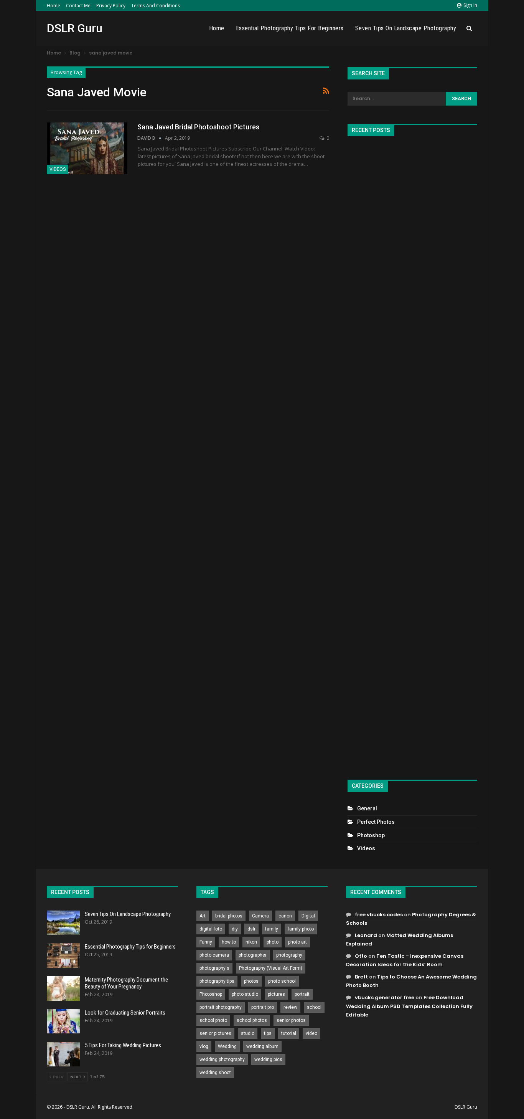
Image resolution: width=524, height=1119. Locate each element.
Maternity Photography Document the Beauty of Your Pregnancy (126, 983)
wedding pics (268, 1059)
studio (247, 1033)
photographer (253, 955)
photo (272, 942)
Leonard (366, 935)
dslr (251, 929)
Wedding (227, 1046)
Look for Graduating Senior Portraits (125, 1012)
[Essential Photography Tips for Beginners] (63, 955)
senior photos (291, 1020)
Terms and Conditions (155, 5)
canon (285, 916)
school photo (213, 1020)
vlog (203, 1046)
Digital (308, 916)
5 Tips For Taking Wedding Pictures (123, 1045)
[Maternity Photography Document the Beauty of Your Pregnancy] (63, 988)
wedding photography (222, 1059)
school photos (252, 1020)
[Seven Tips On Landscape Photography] (63, 923)
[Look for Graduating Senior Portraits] (63, 1021)
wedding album (262, 1046)
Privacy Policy (110, 5)
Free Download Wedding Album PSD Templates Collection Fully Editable (409, 1006)
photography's (214, 968)
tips (268, 1033)
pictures (276, 994)
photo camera (214, 955)
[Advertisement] (412, 454)
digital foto (210, 929)
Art (202, 916)
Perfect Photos (376, 822)
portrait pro (262, 1007)
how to (229, 942)
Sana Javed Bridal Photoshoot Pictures (198, 127)
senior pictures (215, 1033)
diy (235, 929)
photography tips (216, 981)
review (290, 1007)
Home (53, 5)
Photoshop (371, 835)
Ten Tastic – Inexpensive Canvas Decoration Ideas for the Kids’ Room (404, 960)
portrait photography (220, 1007)
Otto (361, 956)
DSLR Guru (74, 28)
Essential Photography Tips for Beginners (290, 28)
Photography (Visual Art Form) (270, 968)
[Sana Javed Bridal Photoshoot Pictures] (87, 148)
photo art (297, 942)
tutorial (288, 1033)
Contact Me (78, 5)
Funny (205, 942)
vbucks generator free (384, 997)
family (271, 929)
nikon (251, 942)
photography (289, 955)
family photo (301, 929)
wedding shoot (215, 1072)
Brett (361, 976)
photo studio (245, 994)
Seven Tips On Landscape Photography (405, 28)
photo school (282, 981)
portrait (302, 994)
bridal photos (228, 916)
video (311, 1033)
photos (251, 981)
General (367, 808)
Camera (260, 916)
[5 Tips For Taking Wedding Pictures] (63, 1054)
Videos (57, 169)
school (314, 1007)
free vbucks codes (379, 914)
